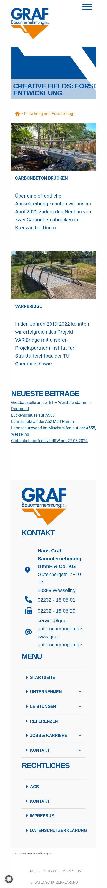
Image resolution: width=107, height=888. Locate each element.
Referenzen (44, 721)
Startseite (42, 677)
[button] (9, 879)
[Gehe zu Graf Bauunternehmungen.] (17, 113)
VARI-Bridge (28, 306)
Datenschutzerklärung (57, 830)
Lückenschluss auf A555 (32, 415)
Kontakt (40, 750)
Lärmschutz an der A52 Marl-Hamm (42, 421)
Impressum (42, 816)
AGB (34, 787)
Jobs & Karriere (48, 735)
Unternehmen (46, 692)
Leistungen (43, 706)
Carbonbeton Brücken (41, 178)
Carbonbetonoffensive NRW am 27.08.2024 (49, 440)
